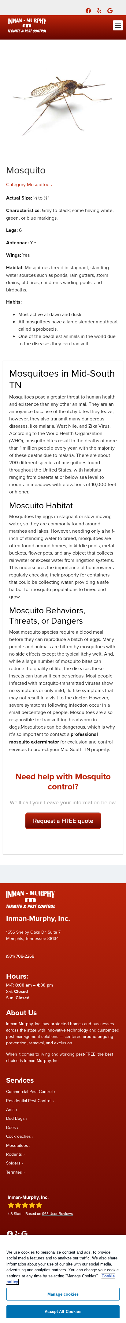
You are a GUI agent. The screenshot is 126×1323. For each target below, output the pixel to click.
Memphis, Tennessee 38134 (32, 938)
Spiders (13, 1163)
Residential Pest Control (28, 1101)
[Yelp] (99, 10)
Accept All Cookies (63, 1311)
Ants (10, 1109)
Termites (14, 1172)
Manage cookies (63, 1294)
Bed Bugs (15, 1118)
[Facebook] (88, 10)
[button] (118, 25)
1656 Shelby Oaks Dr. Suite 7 (33, 932)
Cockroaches (18, 1136)
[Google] (110, 10)
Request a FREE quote (63, 820)
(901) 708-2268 (20, 956)
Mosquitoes (39, 184)
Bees (11, 1127)
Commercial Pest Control (29, 1091)
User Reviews (57, 1213)
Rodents (14, 1154)
